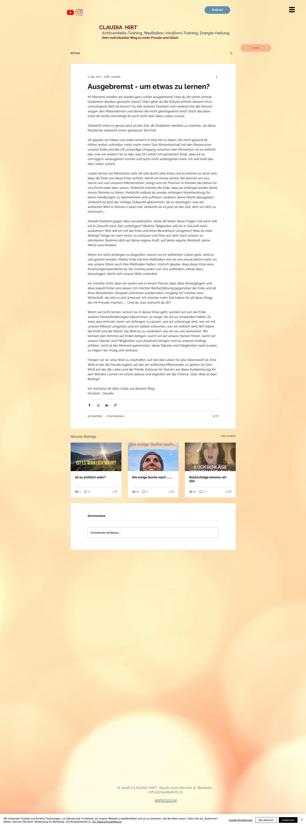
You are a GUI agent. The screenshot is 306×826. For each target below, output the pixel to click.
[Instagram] (79, 12)
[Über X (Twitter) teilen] (98, 405)
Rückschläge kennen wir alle (207, 479)
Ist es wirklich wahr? (90, 477)
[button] (292, 9)
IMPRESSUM (166, 800)
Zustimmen (288, 820)
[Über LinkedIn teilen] (106, 405)
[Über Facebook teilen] (89, 405)
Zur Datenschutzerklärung (107, 821)
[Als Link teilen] (115, 405)
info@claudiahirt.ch (166, 792)
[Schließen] (302, 820)
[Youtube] (70, 12)
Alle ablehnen (266, 820)
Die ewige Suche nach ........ (152, 477)
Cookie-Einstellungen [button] (241, 820)
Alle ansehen (228, 435)
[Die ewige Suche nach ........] (153, 457)
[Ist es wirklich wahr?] (96, 457)
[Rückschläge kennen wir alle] (210, 457)
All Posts (75, 53)
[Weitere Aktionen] (216, 77)
